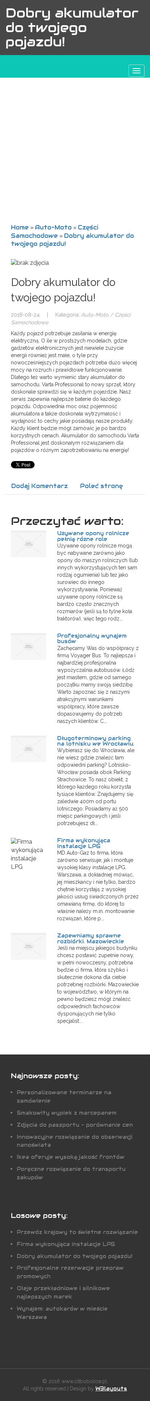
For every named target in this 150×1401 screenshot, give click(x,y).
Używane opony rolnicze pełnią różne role (93, 536)
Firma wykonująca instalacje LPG (83, 843)
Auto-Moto (53, 227)
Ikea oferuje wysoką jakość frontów (71, 1157)
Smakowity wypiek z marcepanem (67, 1113)
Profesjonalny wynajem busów (92, 638)
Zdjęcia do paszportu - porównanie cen (75, 1125)
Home (20, 227)
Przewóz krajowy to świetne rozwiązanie (77, 1232)
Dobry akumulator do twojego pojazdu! (75, 1256)
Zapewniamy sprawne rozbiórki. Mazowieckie (90, 938)
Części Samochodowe (54, 232)
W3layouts (111, 1388)
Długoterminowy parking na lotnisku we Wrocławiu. (95, 741)
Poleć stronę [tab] (101, 486)
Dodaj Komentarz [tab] (39, 486)
